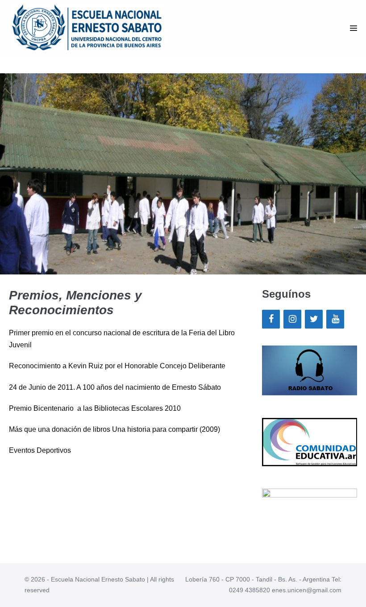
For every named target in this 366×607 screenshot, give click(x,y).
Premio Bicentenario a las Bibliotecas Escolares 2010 (95, 408)
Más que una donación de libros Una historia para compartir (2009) (114, 429)
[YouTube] (335, 319)
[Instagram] (292, 319)
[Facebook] (271, 319)
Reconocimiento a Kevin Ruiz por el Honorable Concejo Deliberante (117, 366)
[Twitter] (314, 319)
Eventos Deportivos (40, 450)
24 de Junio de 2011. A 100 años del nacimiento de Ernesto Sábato (115, 387)
